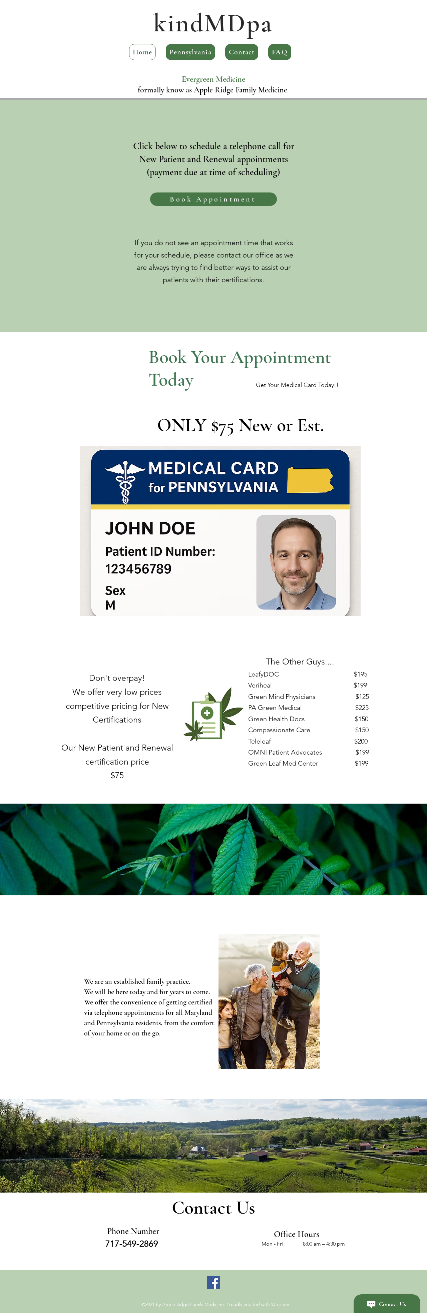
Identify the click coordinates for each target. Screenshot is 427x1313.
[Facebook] (213, 1282)
